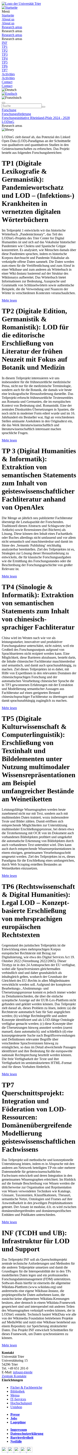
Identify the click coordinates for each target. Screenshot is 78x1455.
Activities (8, 74)
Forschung (9, 110)
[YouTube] (17, 1451)
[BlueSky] (11, 1451)
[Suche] (3, 102)
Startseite (8, 15)
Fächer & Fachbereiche (26, 1387)
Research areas (12, 27)
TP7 (5, 70)
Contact (7, 82)
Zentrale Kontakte (14, 1376)
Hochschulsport (21, 1403)
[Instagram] (24, 1451)
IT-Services (18, 1399)
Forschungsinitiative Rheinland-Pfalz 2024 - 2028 (36, 118)
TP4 (5, 58)
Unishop (16, 1407)
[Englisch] (9, 94)
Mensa (15, 1395)
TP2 (5, 50)
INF (4, 43)
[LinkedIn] (29, 1451)
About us (8, 19)
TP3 (5, 54)
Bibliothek (17, 1391)
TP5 (5, 62)
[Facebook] (5, 1451)
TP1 (5, 47)
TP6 (5, 66)
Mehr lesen (9, 300)
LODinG (8, 122)
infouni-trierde (22, 1372)
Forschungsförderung (16, 114)
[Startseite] (21, 3)
